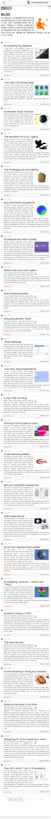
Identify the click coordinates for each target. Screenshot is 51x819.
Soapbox (4, 35)
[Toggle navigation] (3, 3)
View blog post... (8, 75)
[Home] (2, 8)
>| (41, 799)
